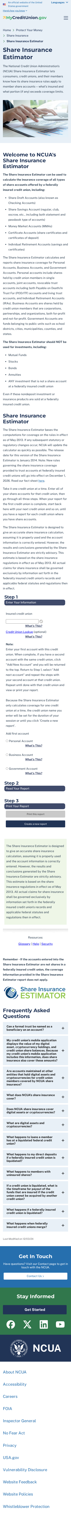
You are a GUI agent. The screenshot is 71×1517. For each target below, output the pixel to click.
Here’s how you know (14, 10)
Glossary (24, 944)
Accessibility (15, 1384)
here (41, 480)
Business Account (21, 755)
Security (47, 944)
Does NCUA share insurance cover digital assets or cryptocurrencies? (31, 1110)
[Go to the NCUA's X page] (27, 1324)
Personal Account (21, 741)
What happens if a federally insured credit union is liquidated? (31, 1211)
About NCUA (15, 1372)
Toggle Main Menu (63, 17)
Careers (10, 1396)
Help (36, 944)
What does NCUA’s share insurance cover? (31, 1096)
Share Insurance (17, 35)
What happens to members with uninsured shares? (28, 1173)
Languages (57, 2)
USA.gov (11, 1457)
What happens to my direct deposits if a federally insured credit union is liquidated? (32, 1158)
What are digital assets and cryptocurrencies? (25, 1124)
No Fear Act (14, 1433)
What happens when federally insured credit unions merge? (27, 1225)
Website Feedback (20, 1482)
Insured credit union (19, 613)
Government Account (23, 768)
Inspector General (19, 1420)
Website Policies (18, 1494)
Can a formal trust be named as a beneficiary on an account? (29, 1028)
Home (7, 30)
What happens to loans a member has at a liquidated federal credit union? (30, 1140)
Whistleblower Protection (26, 1506)
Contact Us (34, 1276)
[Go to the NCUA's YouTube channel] (60, 1324)
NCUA (35, 1346)
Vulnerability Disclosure (25, 1469)
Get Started (24, 1308)
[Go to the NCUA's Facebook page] (10, 1324)
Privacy (10, 1445)
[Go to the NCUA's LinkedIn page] (43, 1324)
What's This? (33, 626)
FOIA (7, 1408)
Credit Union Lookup (19, 632)
